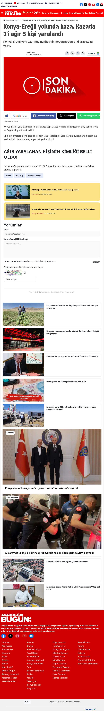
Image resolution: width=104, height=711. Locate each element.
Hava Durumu (59, 674)
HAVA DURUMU (53, 3)
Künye (81, 646)
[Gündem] (52, 456)
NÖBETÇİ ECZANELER (9, 6)
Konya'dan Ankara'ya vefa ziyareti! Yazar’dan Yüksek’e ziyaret (41, 488)
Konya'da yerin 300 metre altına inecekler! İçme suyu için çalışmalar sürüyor (71, 408)
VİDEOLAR (21, 3)
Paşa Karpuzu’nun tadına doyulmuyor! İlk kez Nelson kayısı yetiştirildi (72, 306)
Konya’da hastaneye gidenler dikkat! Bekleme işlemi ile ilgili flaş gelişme (72, 332)
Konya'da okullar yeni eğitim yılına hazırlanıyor (67, 561)
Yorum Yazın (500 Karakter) (16, 239)
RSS (28, 702)
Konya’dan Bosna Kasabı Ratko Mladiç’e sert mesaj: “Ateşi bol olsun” (73, 588)
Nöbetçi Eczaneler (61, 670)
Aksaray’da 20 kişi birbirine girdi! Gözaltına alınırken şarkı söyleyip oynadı (49, 553)
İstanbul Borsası (60, 653)
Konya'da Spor (34, 684)
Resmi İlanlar (84, 642)
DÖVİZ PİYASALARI (36, 3)
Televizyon (32, 681)
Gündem (6, 642)
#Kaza (8, 176)
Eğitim (5, 663)
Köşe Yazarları (59, 642)
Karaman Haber (9, 677)
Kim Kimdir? (7, 667)
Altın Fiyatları (59, 660)
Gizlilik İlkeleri (84, 649)
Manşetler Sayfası (61, 649)
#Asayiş (19, 176)
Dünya (30, 646)
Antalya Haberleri (35, 660)
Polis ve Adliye (34, 649)
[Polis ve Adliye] (52, 521)
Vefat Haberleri (9, 681)
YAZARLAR (8, 3)
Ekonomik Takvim (61, 667)
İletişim (81, 653)
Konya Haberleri (28, 20)
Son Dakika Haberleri (88, 663)
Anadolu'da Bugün (12, 20)
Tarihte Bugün (8, 670)
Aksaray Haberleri (10, 674)
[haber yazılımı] (90, 709)
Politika (30, 642)
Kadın (30, 674)
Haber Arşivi (84, 656)
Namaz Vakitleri (60, 677)
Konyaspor (7, 646)
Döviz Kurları (59, 656)
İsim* (6, 229)
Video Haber (33, 656)
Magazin (31, 688)
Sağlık (4, 656)
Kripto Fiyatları (59, 663)
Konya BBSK (7, 649)
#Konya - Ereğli (34, 176)
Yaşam (30, 677)
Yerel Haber (32, 653)
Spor (29, 667)
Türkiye (5, 660)
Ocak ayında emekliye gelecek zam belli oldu (66, 381)
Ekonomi (6, 653)
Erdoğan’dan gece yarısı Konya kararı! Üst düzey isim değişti (72, 356)
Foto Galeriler (59, 646)
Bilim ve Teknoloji (35, 670)
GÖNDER (96, 262)
